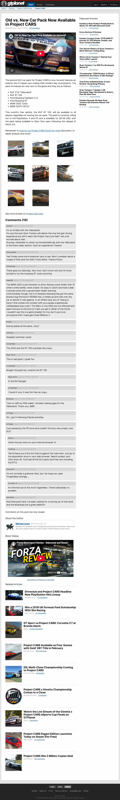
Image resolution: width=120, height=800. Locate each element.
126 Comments (93, 69)
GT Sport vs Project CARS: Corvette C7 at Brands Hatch (50, 624)
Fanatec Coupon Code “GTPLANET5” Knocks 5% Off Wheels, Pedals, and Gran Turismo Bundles (96, 40)
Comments (40, 673)
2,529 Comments (36, 629)
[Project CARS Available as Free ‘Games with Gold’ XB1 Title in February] (14, 652)
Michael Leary (23, 523)
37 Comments (40, 613)
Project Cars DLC (34, 213)
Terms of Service (61, 791)
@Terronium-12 (38, 523)
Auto (67, 787)
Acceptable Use (75, 791)
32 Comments (41, 651)
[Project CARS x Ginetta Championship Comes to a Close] (14, 696)
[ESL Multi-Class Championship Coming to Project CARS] (14, 674)
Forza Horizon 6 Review (90, 32)
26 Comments (39, 759)
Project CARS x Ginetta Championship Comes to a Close (48, 691)
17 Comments (42, 597)
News (31, 5)
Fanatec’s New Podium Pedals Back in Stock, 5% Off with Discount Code (96, 24)
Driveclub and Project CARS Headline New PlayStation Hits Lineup (48, 593)
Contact (34, 791)
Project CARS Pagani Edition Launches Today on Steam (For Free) (48, 735)
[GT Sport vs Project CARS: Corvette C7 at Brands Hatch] (14, 630)
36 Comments (94, 34)
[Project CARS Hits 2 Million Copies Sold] (14, 763)
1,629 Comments (95, 96)
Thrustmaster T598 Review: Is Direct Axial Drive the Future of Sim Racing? (96, 74)
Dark (60, 787)
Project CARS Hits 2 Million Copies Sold (48, 755)
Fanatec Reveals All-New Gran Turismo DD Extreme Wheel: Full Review (94, 102)
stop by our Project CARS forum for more (39, 130)
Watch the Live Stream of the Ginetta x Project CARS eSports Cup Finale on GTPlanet (48, 714)
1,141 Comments (94, 28)
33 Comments (93, 53)
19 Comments (34, 28)
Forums (39, 5)
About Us (42, 791)
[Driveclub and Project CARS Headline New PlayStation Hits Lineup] (15, 595)
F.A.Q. (51, 791)
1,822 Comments (95, 86)
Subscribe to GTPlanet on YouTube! (40, 580)
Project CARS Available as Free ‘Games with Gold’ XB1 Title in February (48, 647)
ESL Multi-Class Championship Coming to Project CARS (48, 669)
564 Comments (93, 78)
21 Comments (39, 740)
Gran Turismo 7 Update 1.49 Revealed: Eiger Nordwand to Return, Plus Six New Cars (96, 92)
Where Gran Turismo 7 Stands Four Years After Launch (95, 58)
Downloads (50, 5)
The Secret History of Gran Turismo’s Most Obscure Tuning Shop (96, 49)
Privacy (85, 791)
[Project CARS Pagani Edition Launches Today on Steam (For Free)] (14, 740)
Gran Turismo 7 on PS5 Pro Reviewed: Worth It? (96, 66)
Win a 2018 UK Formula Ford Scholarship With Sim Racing (50, 609)
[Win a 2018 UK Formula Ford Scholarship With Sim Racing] (15, 611)
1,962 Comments (94, 107)
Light (52, 787)
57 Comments (93, 61)
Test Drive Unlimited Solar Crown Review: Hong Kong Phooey (94, 83)
